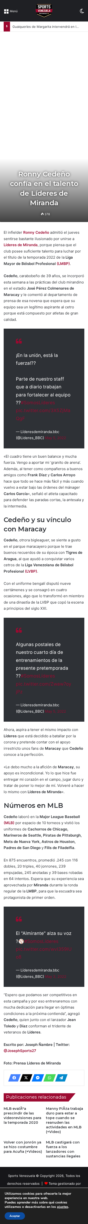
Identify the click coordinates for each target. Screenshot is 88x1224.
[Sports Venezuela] (44, 10)
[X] (25, 1078)
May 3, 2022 (55, 976)
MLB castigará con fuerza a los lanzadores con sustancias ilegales (63, 1149)
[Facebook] (13, 1078)
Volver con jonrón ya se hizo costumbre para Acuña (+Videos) (23, 1147)
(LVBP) (31, 571)
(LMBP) (63, 263)
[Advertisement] (44, 78)
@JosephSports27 (20, 1050)
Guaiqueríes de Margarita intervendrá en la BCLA (49, 27)
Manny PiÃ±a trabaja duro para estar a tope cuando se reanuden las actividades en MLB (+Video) (64, 1120)
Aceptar (15, 1216)
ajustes (62, 1207)
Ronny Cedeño (36, 232)
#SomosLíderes (38, 402)
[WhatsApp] (48, 1078)
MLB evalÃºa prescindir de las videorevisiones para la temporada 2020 (22, 1115)
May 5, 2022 (55, 437)
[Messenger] (36, 1078)
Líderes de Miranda (21, 245)
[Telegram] (60, 1078)
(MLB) (9, 822)
